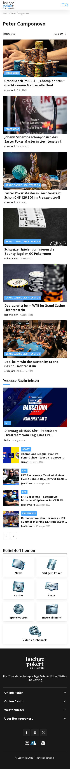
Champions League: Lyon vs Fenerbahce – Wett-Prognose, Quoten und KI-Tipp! (41, 457)
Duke (7, 440)
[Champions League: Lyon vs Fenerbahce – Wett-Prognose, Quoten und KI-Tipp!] (11, 455)
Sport (26, 449)
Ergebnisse (12, 73)
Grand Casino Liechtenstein (22, 185)
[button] (65, 5)
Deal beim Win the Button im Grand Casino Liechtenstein (31, 364)
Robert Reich (11, 258)
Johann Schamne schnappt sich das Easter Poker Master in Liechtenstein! (32, 139)
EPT (7, 423)
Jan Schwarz (28, 483)
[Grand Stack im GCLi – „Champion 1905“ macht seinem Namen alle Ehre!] (35, 58)
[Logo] (8, 5)
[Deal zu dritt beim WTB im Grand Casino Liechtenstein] (35, 283)
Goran (24, 462)
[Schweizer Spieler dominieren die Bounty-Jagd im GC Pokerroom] (35, 227)
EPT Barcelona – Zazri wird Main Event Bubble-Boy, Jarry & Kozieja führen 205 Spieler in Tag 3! (44, 478)
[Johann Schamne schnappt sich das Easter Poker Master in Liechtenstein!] (35, 115)
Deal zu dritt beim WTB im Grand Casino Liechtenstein (34, 308)
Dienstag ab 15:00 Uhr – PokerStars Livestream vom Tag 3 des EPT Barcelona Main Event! (30, 435)
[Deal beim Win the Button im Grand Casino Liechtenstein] (35, 339)
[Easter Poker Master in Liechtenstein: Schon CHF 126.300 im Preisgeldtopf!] (35, 171)
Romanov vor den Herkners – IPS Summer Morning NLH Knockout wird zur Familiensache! (43, 521)
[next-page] (14, 536)
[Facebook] (26, 732)
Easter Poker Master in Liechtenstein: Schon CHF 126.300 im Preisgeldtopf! (32, 195)
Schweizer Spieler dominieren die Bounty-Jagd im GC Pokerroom (29, 251)
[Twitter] (43, 732)
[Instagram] (35, 732)
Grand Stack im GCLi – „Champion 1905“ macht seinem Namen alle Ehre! (34, 83)
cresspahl (9, 90)
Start (5, 13)
